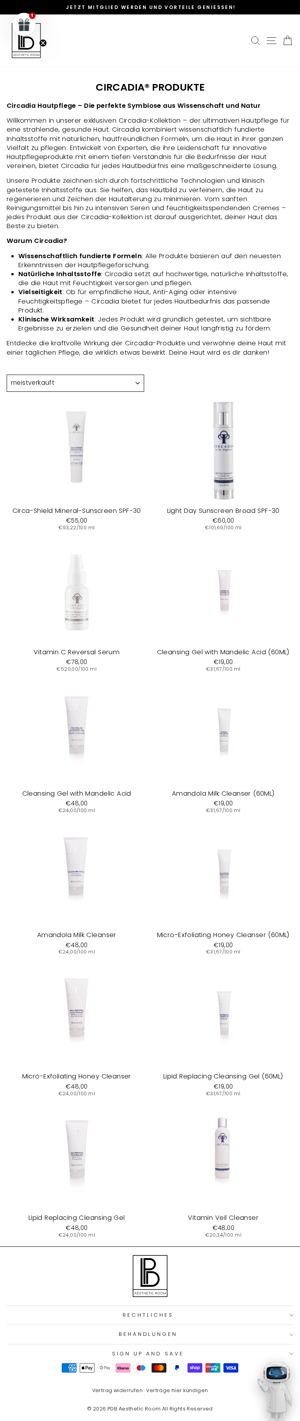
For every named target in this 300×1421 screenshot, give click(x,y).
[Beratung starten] (274, 1391)
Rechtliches (148, 1315)
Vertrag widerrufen (117, 1390)
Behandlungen (148, 1334)
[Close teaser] (43, 43)
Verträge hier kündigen (177, 1390)
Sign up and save (148, 1353)
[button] (24, 24)
